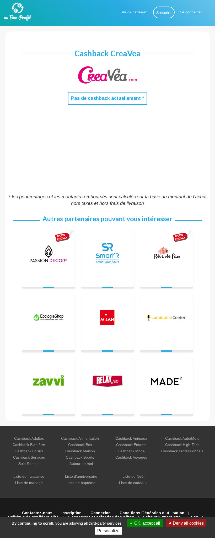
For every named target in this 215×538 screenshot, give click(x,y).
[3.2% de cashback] (166, 319)
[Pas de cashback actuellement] (48, 256)
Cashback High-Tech (182, 445)
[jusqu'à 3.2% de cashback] (166, 256)
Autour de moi (81, 463)
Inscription (71, 513)
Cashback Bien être (29, 445)
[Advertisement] (107, 149)
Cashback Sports (80, 457)
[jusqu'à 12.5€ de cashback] (48, 383)
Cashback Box (80, 445)
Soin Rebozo (29, 463)
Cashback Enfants (131, 445)
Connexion (100, 513)
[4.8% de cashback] (107, 256)
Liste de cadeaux (133, 12)
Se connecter (191, 12)
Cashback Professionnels (182, 451)
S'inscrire (163, 12)
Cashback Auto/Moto (182, 438)
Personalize (108, 531)
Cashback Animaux (131, 438)
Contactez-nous (37, 513)
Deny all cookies (188, 523)
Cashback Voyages (131, 457)
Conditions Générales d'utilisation (152, 513)
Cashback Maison (80, 451)
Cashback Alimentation (80, 438)
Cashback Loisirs (29, 451)
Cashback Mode (131, 451)
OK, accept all (146, 523)
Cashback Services (29, 457)
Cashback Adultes (29, 438)
